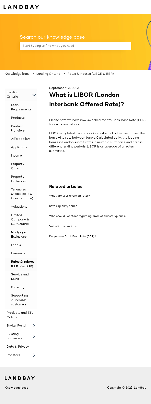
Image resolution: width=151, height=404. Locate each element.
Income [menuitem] (16, 156)
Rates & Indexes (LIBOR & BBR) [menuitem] (22, 264)
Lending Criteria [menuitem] (12, 95)
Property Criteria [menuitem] (17, 166)
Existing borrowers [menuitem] (14, 336)
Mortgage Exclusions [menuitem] (19, 235)
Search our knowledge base (52, 37)
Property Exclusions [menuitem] (19, 179)
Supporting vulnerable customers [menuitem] (19, 300)
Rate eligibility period (63, 206)
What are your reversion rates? (69, 195)
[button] (34, 93)
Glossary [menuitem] (18, 287)
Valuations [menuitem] (19, 207)
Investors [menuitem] (13, 355)
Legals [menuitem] (16, 245)
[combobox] (72, 46)
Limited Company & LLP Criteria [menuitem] (20, 220)
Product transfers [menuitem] (18, 128)
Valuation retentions (62, 226)
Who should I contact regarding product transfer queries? (87, 216)
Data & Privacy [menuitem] (18, 347)
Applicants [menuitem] (19, 147)
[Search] (127, 46)
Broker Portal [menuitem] (16, 325)
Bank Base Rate (124, 120)
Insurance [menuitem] (18, 253)
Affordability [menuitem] (20, 139)
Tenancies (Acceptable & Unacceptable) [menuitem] (22, 194)
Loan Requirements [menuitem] (21, 107)
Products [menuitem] (18, 118)
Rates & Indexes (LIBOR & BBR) (90, 74)
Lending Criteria (48, 74)
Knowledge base (17, 74)
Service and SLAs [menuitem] (20, 277)
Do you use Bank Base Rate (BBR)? (72, 236)
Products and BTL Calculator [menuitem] (20, 315)
